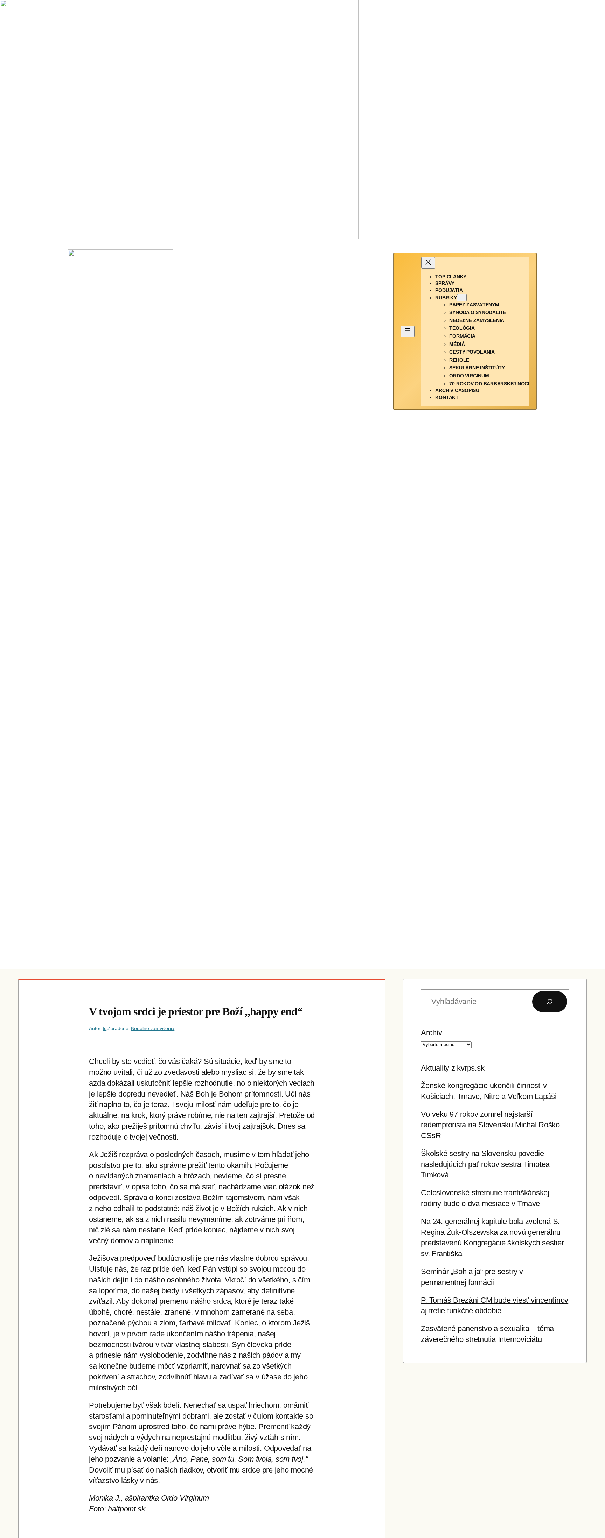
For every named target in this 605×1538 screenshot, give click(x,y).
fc (105, 1028)
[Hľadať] (549, 1001)
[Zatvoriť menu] (428, 263)
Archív (431, 1032)
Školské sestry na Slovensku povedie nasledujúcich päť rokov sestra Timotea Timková (485, 1164)
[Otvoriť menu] (408, 331)
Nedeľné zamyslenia (153, 1028)
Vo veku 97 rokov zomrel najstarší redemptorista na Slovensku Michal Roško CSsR (490, 1125)
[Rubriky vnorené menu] (462, 297)
